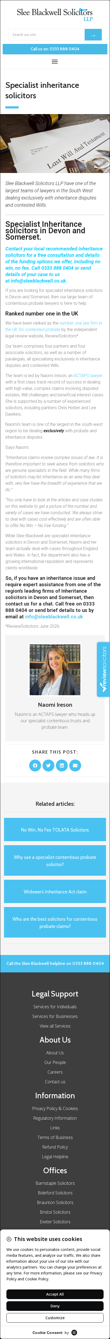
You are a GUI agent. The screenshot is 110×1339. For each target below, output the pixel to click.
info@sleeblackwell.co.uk (54, 616)
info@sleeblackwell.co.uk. (39, 281)
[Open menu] (55, 61)
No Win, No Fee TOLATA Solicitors (55, 830)
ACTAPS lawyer (88, 375)
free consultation (56, 255)
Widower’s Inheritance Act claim (55, 891)
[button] (35, 765)
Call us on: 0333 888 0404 (55, 49)
